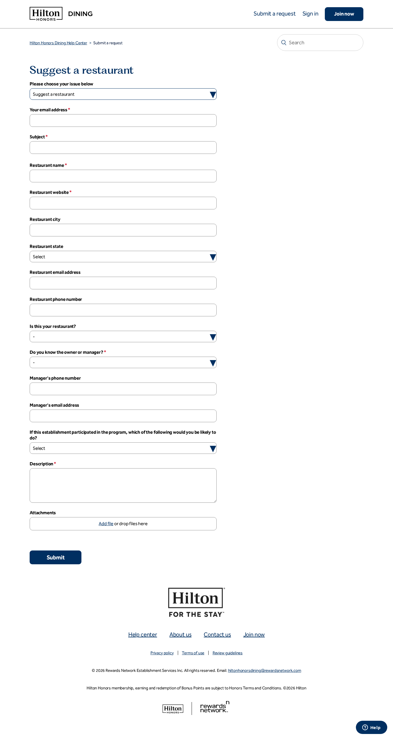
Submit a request (274, 13)
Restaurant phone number (56, 299)
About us (180, 634)
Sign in (310, 13)
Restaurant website (49, 192)
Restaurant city (45, 219)
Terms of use (193, 653)
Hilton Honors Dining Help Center (58, 43)
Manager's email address (54, 405)
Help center (142, 634)
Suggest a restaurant (54, 94)
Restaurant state (46, 246)
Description (41, 463)
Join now (344, 14)
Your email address (48, 109)
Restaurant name (47, 165)
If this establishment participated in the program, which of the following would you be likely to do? (123, 435)
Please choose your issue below (61, 84)
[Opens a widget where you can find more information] (371, 728)
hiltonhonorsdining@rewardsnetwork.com (264, 670)
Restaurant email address (55, 272)
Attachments (43, 512)
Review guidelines (228, 653)
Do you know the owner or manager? (66, 352)
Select (39, 256)
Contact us (217, 634)
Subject (37, 136)
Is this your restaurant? (53, 326)
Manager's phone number (55, 378)
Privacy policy (162, 653)
